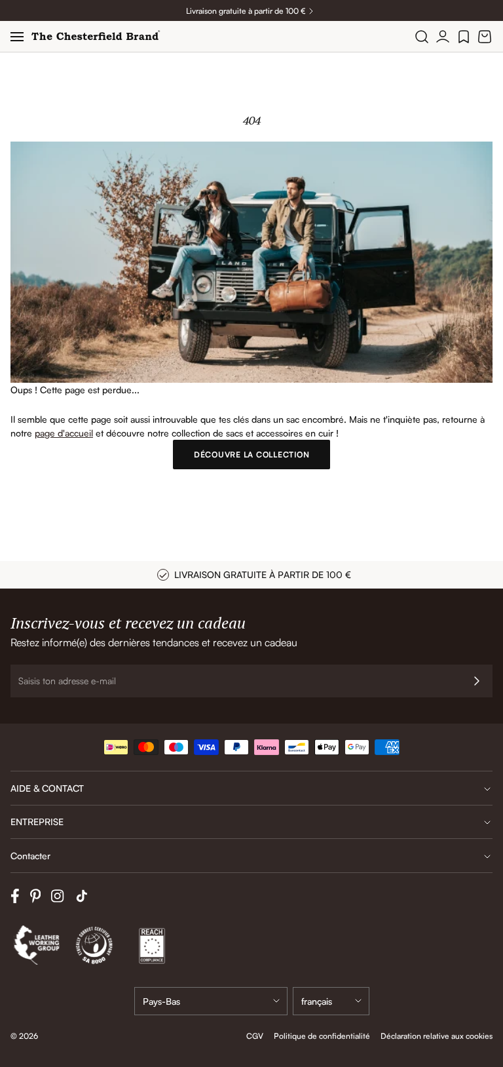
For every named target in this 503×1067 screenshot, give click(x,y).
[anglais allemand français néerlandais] (331, 1001)
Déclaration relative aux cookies (437, 1036)
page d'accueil (64, 432)
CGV (254, 1036)
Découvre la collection (252, 454)
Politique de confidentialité (322, 1036)
